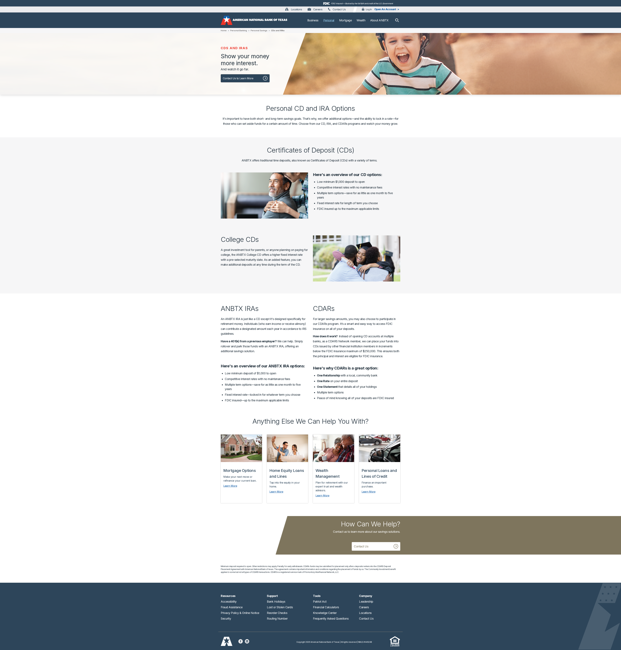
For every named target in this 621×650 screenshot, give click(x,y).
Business (312, 20)
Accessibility (229, 601)
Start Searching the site (397, 20)
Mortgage (345, 20)
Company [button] (365, 596)
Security (226, 618)
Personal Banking (238, 30)
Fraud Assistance (231, 607)
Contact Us (339, 9)
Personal (328, 20)
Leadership (366, 601)
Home (224, 30)
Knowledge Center (325, 613)
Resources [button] (228, 596)
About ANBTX (379, 20)
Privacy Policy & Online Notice (240, 613)
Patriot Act (320, 601)
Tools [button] (317, 596)
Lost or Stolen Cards (280, 607)
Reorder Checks (277, 613)
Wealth (361, 20)
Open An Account (385, 9)
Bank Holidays (276, 601)
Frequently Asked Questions (331, 618)
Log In (369, 9)
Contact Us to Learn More (238, 78)
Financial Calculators (326, 607)
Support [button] (272, 596)
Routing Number (277, 618)
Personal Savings (259, 30)
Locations (296, 9)
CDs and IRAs (277, 30)
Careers (317, 9)
